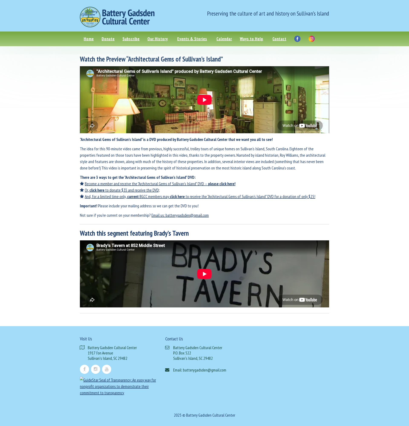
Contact (279, 39)
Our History (157, 39)
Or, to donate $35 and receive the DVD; (122, 190)
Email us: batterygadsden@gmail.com (180, 215)
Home (89, 39)
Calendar (224, 39)
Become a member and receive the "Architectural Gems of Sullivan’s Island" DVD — (160, 183)
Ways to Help (251, 39)
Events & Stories (192, 39)
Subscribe (131, 39)
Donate (108, 39)
